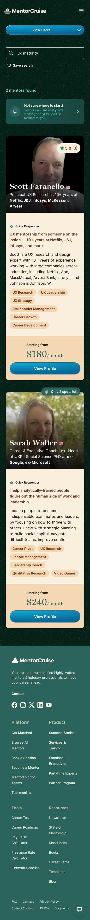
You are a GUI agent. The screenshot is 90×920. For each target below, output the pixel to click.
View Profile (45, 368)
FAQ (14, 901)
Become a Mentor (25, 767)
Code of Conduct (23, 908)
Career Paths (59, 862)
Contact (18, 694)
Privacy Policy (49, 901)
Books (54, 852)
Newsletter (57, 818)
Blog (52, 881)
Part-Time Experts (63, 773)
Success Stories (62, 733)
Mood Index (58, 843)
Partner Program (62, 783)
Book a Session (24, 758)
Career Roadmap (25, 827)
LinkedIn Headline (26, 868)
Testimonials (21, 792)
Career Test (21, 818)
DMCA (44, 908)
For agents (62, 908)
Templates (57, 872)
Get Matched (22, 733)
